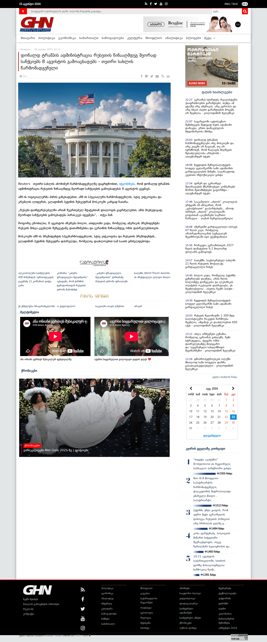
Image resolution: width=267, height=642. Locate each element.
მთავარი (28, 38)
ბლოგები (193, 38)
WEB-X (78, 635)
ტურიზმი (223, 603)
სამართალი (89, 38)
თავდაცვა (145, 607)
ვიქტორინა (225, 598)
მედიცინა (145, 622)
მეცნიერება (225, 588)
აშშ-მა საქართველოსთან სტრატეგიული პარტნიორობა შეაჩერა (67, 13)
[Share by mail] (157, 76)
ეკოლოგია (146, 612)
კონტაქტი (28, 613)
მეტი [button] (208, 38)
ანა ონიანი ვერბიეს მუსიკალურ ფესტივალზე (45, 359)
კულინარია (225, 613)
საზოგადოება (113, 38)
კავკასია (145, 593)
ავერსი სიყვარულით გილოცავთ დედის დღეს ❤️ (122, 359)
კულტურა (134, 38)
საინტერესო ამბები (190, 617)
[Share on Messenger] (146, 76)
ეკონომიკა (67, 38)
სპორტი (144, 628)
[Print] (168, 76)
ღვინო (222, 608)
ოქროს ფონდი (188, 628)
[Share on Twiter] (151, 76)
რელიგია (145, 617)
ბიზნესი (105, 618)
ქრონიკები (29, 371)
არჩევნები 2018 (228, 628)
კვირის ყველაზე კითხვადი (205, 448)
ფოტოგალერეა (188, 603)
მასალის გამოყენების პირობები (41, 604)
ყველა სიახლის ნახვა (224, 376)
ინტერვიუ (106, 603)
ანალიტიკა (174, 38)
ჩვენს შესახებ (30, 599)
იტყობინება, (128, 184)
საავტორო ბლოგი (190, 593)
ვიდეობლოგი (187, 598)
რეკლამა (28, 609)
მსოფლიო (153, 38)
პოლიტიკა (46, 38)
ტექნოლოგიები (227, 593)
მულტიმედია (29, 312)
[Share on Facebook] (141, 76)
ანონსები (184, 588)
